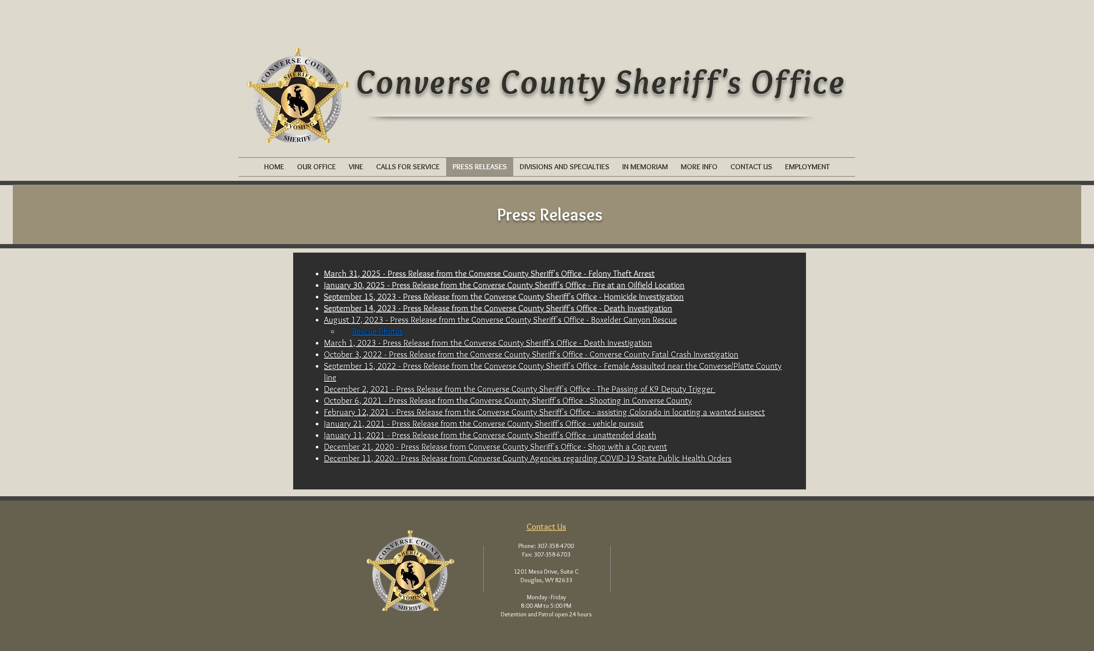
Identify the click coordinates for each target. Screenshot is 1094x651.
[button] (316, 167)
